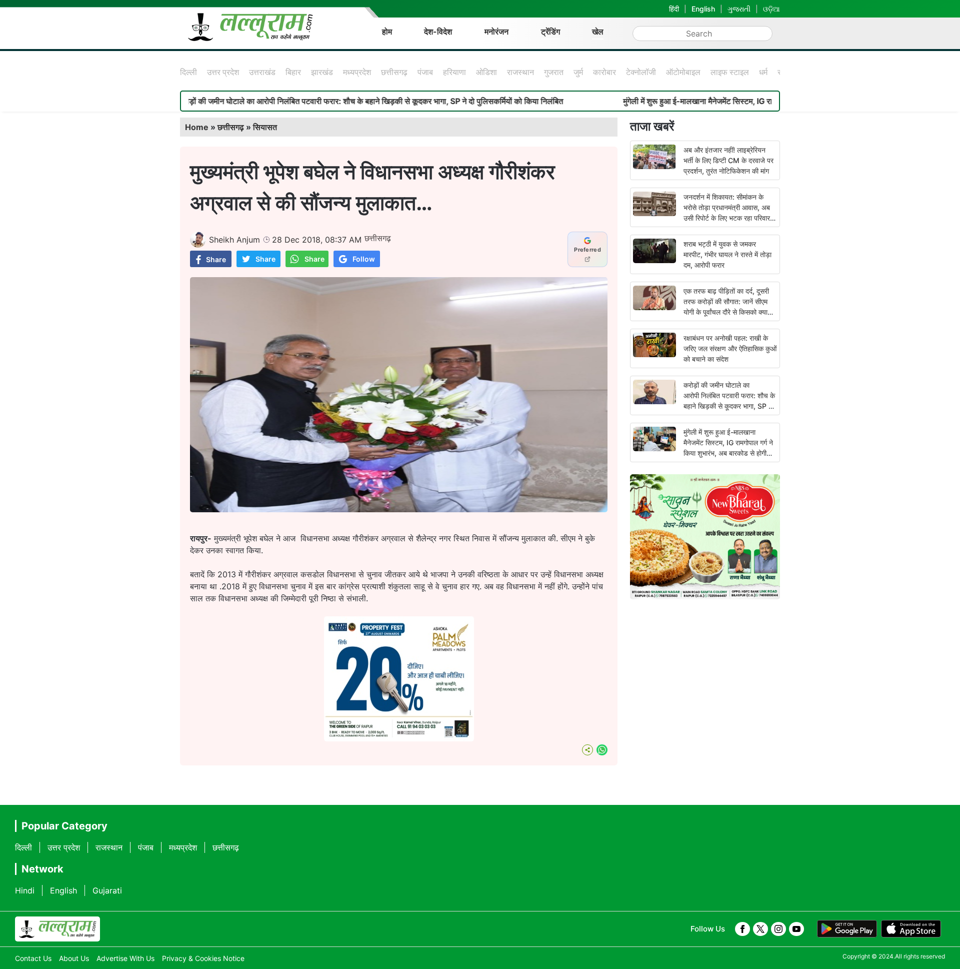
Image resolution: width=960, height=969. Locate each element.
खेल (598, 32)
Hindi (24, 890)
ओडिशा (486, 72)
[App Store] (911, 929)
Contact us (33, 958)
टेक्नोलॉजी (641, 72)
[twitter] (760, 929)
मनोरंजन (496, 32)
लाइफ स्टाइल (729, 72)
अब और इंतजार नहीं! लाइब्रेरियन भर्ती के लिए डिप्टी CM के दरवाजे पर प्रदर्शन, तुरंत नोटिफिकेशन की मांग (729, 160)
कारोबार (604, 72)
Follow (363, 259)
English (703, 9)
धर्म (763, 72)
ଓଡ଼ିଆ (771, 9)
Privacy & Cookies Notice (203, 958)
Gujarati (107, 890)
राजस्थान (520, 72)
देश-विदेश (438, 32)
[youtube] (796, 929)
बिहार (293, 72)
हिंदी (674, 9)
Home (196, 127)
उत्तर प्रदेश (223, 72)
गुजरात (554, 72)
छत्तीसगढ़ (394, 72)
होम (387, 32)
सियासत (265, 127)
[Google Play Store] (847, 929)
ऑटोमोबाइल (683, 72)
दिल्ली (188, 72)
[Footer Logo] (57, 928)
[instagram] (778, 929)
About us (74, 958)
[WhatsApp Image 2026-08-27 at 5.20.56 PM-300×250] (399, 738)
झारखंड (322, 72)
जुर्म (578, 72)
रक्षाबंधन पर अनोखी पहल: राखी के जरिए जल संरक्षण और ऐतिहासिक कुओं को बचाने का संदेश (730, 348)
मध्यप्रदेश (357, 72)
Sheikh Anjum (234, 240)
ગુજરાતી (739, 9)
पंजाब (425, 72)
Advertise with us (125, 958)
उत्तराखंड (262, 72)
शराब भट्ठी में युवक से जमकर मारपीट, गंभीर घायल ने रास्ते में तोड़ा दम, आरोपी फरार (728, 254)
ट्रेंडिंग (550, 32)
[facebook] (742, 929)
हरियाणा (454, 72)
